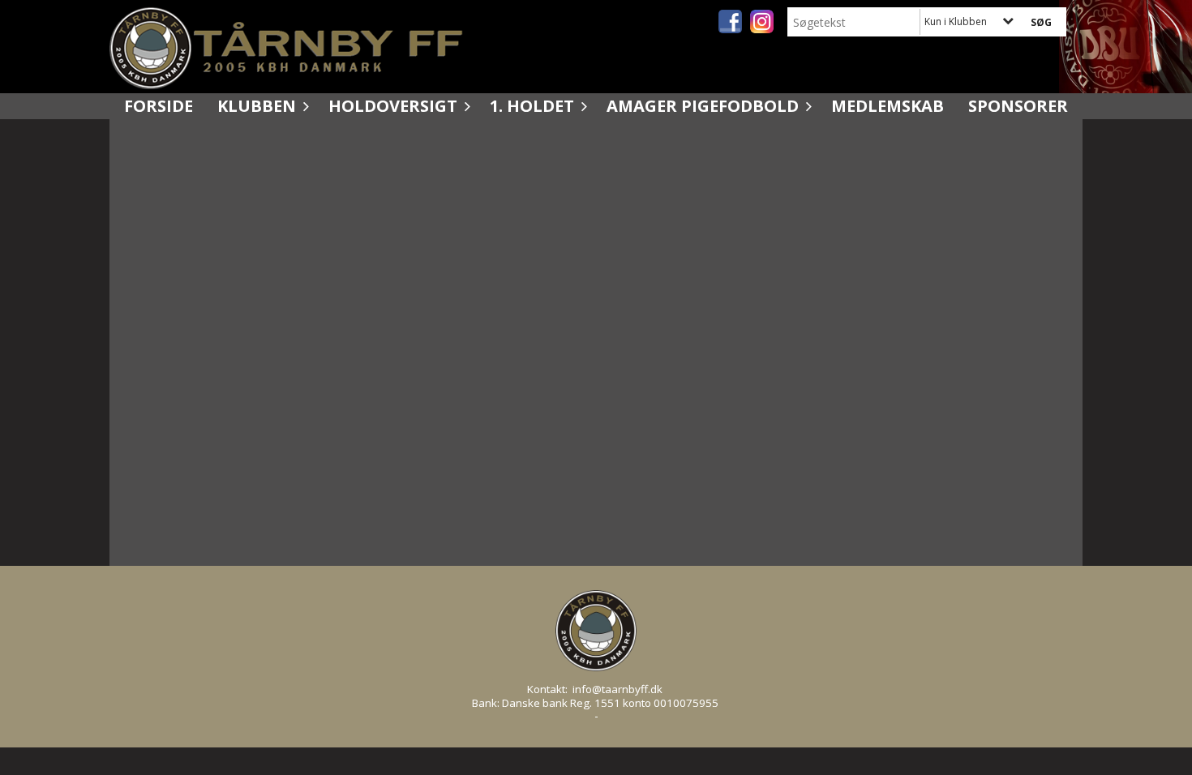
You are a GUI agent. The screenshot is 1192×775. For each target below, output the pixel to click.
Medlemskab (887, 106)
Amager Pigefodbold (703, 106)
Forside (158, 106)
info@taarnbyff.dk (617, 689)
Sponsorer (1018, 106)
